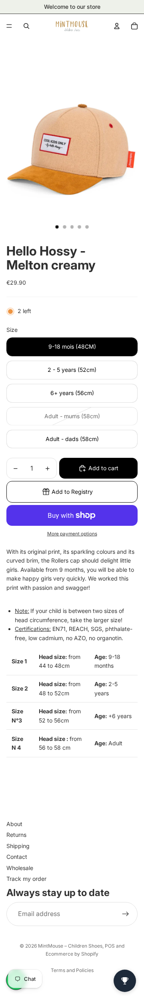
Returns (16, 834)
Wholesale (19, 867)
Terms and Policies (72, 970)
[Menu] (9, 26)
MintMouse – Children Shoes (70, 946)
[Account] (117, 26)
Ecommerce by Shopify (72, 954)
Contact (16, 856)
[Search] (26, 26)
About (14, 823)
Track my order (26, 878)
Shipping (18, 845)
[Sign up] (125, 913)
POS (110, 946)
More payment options (72, 534)
